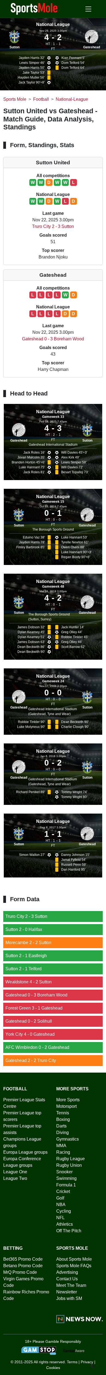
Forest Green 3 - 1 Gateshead (34, 1008)
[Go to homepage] (34, 8)
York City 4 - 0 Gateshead (30, 1034)
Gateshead (91, 47)
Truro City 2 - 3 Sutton (53, 226)
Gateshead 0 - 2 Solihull (28, 1021)
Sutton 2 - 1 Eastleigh (26, 955)
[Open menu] (88, 9)
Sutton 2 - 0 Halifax (23, 929)
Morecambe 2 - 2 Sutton (28, 942)
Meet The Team (71, 1285)
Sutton (15, 47)
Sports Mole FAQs (73, 1265)
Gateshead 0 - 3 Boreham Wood (53, 339)
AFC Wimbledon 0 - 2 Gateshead (37, 1047)
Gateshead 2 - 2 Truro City (30, 1060)
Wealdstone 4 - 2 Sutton (28, 982)
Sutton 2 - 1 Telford (23, 968)
